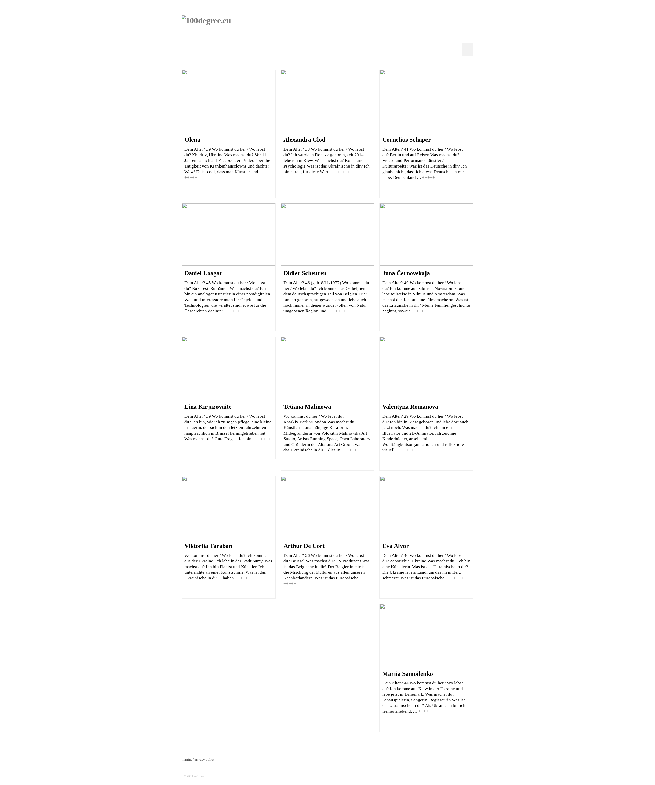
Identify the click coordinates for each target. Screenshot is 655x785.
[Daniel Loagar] (228, 234)
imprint (187, 759)
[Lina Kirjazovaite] (228, 368)
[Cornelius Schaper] (426, 101)
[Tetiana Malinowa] (327, 368)
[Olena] (228, 101)
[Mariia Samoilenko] (426, 635)
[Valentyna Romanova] (426, 368)
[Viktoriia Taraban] (228, 507)
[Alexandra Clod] (327, 101)
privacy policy (204, 759)
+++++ (190, 177)
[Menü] (467, 49)
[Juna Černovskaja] (426, 234)
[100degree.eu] (228, 34)
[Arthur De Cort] (327, 507)
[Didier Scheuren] (327, 234)
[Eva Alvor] (426, 507)
